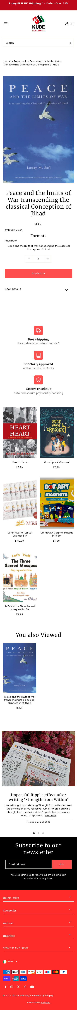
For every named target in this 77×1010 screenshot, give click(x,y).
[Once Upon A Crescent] (57, 432)
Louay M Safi (15, 230)
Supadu (45, 1002)
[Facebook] (5, 987)
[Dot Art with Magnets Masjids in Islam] (57, 503)
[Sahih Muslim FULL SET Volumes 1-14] (20, 503)
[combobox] (38, 43)
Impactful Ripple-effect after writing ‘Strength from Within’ (38, 797)
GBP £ (11, 961)
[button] (38, 289)
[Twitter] (18, 987)
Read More (50, 815)
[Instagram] (11, 987)
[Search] (70, 43)
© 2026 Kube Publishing (16, 995)
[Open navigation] (16, 23)
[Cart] (72, 23)
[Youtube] (32, 987)
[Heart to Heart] (20, 432)
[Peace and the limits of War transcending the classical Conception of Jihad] (19, 668)
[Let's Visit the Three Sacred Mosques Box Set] (20, 576)
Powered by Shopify (42, 995)
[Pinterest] (25, 987)
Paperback (20, 61)
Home (7, 61)
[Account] (66, 23)
